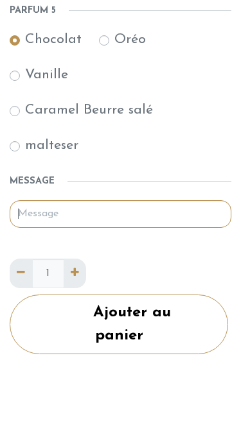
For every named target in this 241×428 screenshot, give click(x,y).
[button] (119, 324)
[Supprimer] (21, 273)
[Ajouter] (75, 273)
